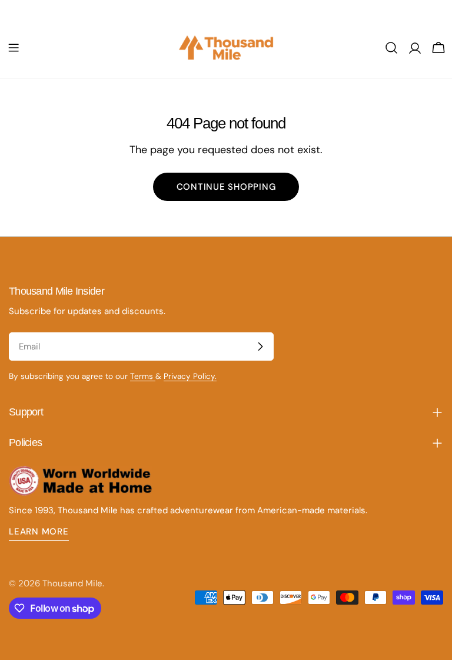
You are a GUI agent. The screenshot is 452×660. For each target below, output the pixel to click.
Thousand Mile (72, 583)
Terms (142, 376)
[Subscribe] (260, 346)
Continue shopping (226, 187)
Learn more (39, 531)
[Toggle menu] (13, 48)
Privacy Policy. (190, 376)
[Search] (391, 48)
